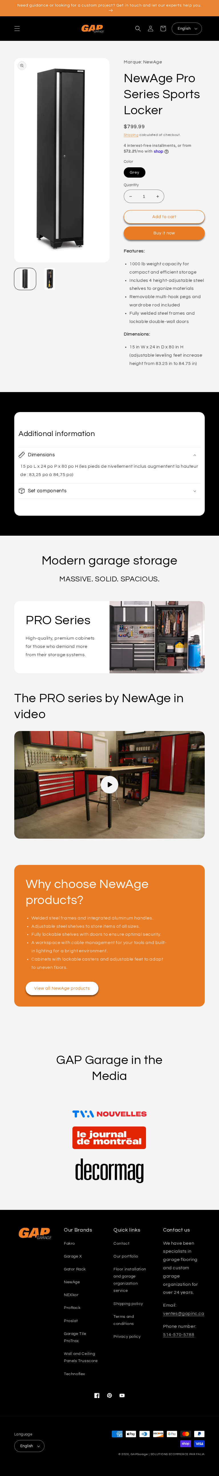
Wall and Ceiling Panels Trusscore (81, 1357)
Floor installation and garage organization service (129, 1280)
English (184, 29)
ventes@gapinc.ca (183, 1313)
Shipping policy (128, 1304)
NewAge (72, 1282)
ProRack (72, 1308)
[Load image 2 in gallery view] (49, 279)
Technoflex (74, 1374)
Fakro (69, 1244)
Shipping (131, 135)
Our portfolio (125, 1256)
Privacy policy (127, 1337)
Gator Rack (75, 1269)
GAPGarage (139, 1454)
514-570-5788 (178, 1334)
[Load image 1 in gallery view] (25, 279)
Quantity (131, 185)
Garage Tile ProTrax (75, 1337)
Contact (121, 1244)
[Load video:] (109, 785)
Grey (134, 172)
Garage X (73, 1256)
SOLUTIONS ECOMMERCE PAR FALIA (178, 1454)
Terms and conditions (123, 1320)
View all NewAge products (62, 988)
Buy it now (164, 233)
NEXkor (71, 1295)
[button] (17, 28)
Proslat (71, 1321)
